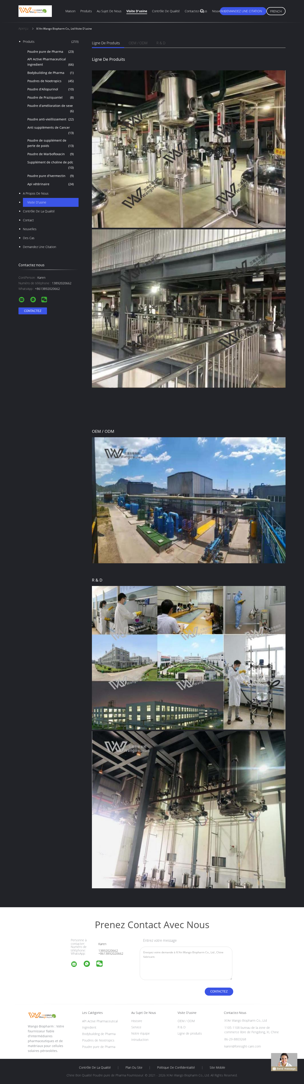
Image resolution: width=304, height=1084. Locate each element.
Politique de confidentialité (176, 1067)
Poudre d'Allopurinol (50, 89)
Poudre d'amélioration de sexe (50, 108)
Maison (70, 11)
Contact (28, 220)
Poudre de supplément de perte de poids (50, 143)
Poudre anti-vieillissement (50, 119)
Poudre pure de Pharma (50, 51)
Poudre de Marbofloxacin (50, 154)
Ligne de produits (106, 43)
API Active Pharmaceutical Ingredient (50, 62)
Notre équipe (140, 1033)
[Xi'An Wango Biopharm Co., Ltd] (77, 965)
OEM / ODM (138, 43)
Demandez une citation (243, 11)
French (276, 11)
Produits (86, 11)
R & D (160, 43)
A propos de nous (36, 193)
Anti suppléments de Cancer (50, 130)
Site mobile (217, 1067)
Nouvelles (219, 11)
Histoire (136, 1021)
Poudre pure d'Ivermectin (50, 176)
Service (136, 1027)
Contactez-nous (196, 11)
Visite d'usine (136, 11)
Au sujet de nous (109, 11)
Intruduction (139, 1039)
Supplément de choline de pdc (50, 165)
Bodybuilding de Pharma (50, 73)
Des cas (28, 238)
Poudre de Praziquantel (50, 97)
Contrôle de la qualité (39, 211)
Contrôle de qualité (166, 11)
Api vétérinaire (50, 184)
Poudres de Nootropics (50, 81)
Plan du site (134, 1067)
